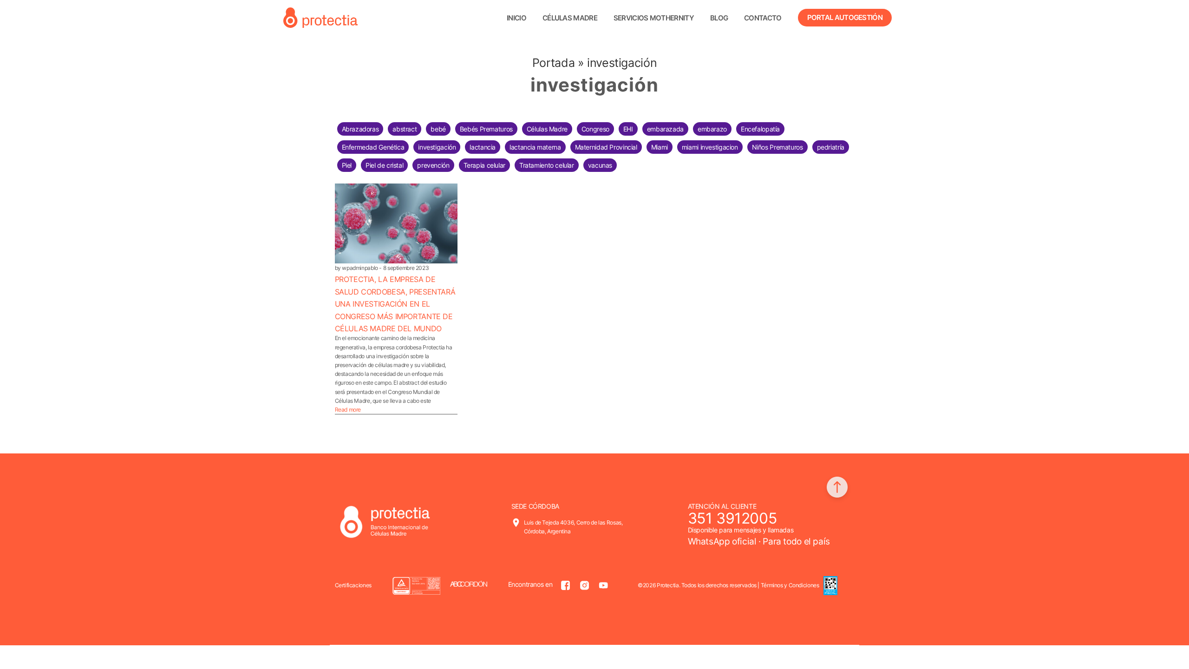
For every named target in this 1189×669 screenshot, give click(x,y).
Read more (348, 409)
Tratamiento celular (546, 165)
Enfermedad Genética (373, 147)
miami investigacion (710, 147)
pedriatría (830, 147)
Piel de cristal (384, 165)
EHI (628, 129)
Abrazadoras (360, 129)
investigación (437, 147)
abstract (404, 129)
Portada (553, 63)
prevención (433, 165)
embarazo (712, 129)
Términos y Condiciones (790, 585)
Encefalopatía (760, 129)
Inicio (516, 18)
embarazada (665, 129)
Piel (347, 165)
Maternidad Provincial (606, 147)
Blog (719, 18)
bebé (438, 129)
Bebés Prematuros (486, 129)
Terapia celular (484, 165)
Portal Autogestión (844, 17)
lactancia (483, 147)
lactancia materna (535, 147)
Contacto (762, 18)
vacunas (600, 165)
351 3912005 (732, 518)
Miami (659, 147)
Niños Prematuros (777, 147)
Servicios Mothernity (654, 18)
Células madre (569, 18)
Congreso (595, 129)
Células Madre (547, 129)
